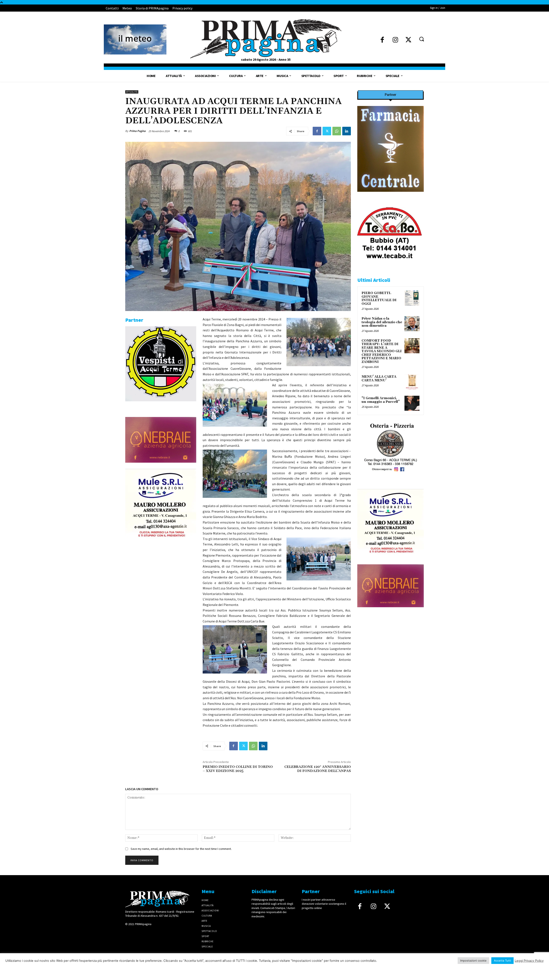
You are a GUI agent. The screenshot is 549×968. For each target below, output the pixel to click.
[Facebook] (382, 40)
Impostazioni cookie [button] (473, 960)
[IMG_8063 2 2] (390, 195)
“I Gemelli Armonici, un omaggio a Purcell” (381, 400)
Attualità (131, 92)
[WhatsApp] (336, 131)
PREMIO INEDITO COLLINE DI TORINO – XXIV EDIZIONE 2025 (238, 769)
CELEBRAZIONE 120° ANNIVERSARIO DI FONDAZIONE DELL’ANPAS (317, 769)
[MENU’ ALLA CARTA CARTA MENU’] (411, 381)
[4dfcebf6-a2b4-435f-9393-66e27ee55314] (160, 466)
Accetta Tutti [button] (502, 960)
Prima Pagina (137, 131)
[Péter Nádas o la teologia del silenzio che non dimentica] (411, 323)
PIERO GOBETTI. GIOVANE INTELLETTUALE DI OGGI (379, 298)
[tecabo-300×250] (389, 264)
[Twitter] (408, 40)
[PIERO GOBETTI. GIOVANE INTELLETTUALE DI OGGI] (411, 298)
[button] (421, 38)
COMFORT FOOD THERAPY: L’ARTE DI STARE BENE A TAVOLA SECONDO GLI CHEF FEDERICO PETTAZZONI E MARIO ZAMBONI (382, 351)
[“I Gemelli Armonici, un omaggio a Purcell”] (411, 403)
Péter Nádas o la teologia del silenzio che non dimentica (382, 322)
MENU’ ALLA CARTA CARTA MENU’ (379, 378)
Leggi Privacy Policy (529, 961)
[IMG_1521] (160, 405)
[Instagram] (395, 40)
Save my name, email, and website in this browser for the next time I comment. (181, 849)
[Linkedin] (346, 131)
